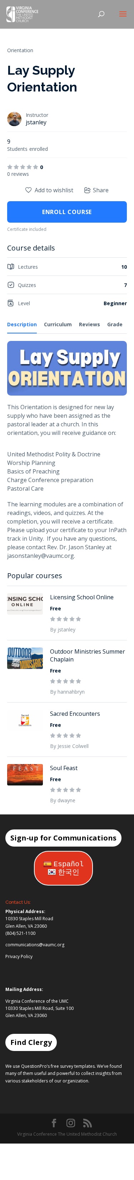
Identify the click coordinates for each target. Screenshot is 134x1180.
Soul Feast (64, 768)
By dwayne (62, 800)
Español (69, 864)
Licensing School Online (82, 597)
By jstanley (62, 629)
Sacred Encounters (75, 714)
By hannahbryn (67, 691)
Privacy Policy (19, 956)
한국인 (68, 872)
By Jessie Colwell (69, 746)
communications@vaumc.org (34, 945)
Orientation (20, 50)
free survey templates (73, 1066)
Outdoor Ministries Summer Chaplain (87, 655)
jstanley (36, 122)
